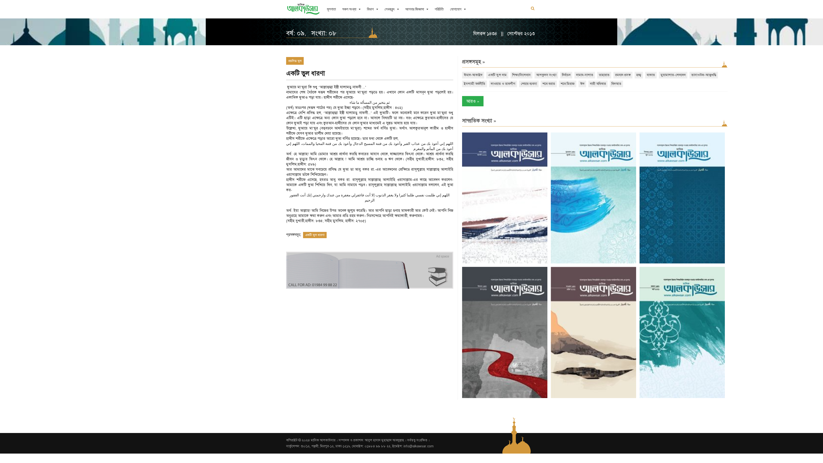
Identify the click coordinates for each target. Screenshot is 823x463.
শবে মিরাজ (568, 84)
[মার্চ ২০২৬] (682, 397)
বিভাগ (370, 9)
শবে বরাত (548, 84)
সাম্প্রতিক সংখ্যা (479, 120)
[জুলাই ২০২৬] (593, 262)
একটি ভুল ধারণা (314, 235)
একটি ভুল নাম (497, 75)
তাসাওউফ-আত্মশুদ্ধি (703, 75)
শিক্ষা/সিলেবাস (521, 75)
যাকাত (651, 75)
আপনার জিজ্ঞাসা (414, 9)
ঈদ (582, 84)
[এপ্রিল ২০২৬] (593, 397)
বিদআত (616, 84)
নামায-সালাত (584, 75)
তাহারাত (604, 75)
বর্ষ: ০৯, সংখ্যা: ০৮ (311, 33)
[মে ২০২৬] (504, 397)
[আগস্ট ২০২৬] (504, 262)
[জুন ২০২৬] (682, 262)
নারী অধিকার (598, 84)
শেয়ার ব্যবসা (529, 84)
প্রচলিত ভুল (295, 61)
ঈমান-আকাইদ (473, 75)
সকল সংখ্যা (349, 9)
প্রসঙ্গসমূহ (473, 62)
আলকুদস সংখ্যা (546, 75)
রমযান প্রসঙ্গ (623, 75)
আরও (472, 101)
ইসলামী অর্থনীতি (474, 84)
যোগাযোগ (455, 9)
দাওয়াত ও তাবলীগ (503, 84)
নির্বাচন (566, 75)
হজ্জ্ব (638, 75)
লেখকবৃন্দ (389, 9)
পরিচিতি (439, 9)
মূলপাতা (331, 9)
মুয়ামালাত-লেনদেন (673, 75)
